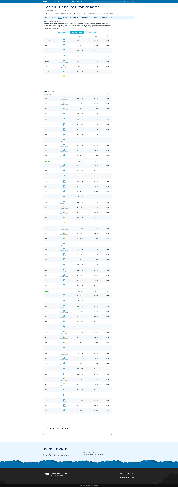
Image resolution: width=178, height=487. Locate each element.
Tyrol (51, 13)
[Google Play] (123, 477)
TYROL (46, 10)
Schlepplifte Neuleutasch (105, 13)
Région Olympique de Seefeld (63, 13)
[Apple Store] (131, 477)
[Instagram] (128, 473)
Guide (46, 17)
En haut (91, 32)
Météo (60, 17)
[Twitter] (125, 473)
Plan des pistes (85, 17)
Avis (78, 17)
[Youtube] (121, 473)
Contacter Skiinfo (55, 473)
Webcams (65, 17)
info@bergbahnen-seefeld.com (94, 454)
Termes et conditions (66, 480)
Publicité (65, 473)
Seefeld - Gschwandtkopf (89, 13)
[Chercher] (124, 2)
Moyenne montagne (77, 32)
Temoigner (73, 17)
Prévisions (94, 17)
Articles (79, 1)
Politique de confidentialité (56, 480)
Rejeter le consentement (91, 480)
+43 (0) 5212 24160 (88, 452)
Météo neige (53, 17)
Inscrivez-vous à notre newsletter (57, 475)
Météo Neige (55, 1)
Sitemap (73, 480)
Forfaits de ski (103, 17)
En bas (62, 32)
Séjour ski (112, 17)
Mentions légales (47, 480)
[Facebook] (132, 473)
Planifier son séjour (68, 1)
